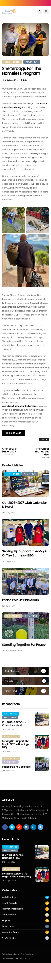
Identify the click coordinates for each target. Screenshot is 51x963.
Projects (6, 920)
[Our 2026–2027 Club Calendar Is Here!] (25, 483)
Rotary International (10, 954)
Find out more (13, 433)
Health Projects (9, 903)
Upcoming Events (10, 932)
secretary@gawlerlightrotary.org (19, 405)
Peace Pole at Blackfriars (20, 600)
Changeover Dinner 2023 (9, 451)
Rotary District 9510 (10, 958)
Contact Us (25, 958)
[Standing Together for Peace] (25, 625)
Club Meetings (12, 474)
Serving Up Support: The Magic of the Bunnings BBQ (25, 553)
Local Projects (12, 62)
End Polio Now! (27, 954)
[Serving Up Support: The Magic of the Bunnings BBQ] (25, 532)
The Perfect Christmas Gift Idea (40, 453)
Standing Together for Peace (23, 644)
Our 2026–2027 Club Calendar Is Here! (24, 505)
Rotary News (32, 62)
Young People (31, 571)
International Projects (12, 909)
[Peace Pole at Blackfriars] (25, 581)
